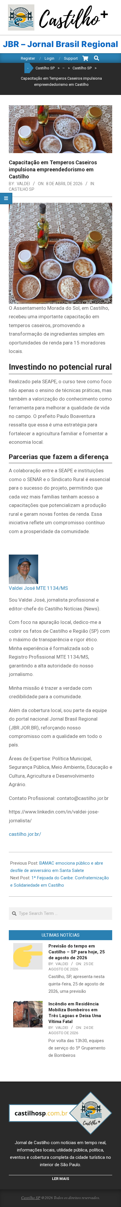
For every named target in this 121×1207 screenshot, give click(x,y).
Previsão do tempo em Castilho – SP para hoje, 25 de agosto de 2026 (76, 951)
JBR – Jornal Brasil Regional (60, 44)
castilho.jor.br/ (25, 834)
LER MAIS (60, 1178)
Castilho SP (21, 189)
